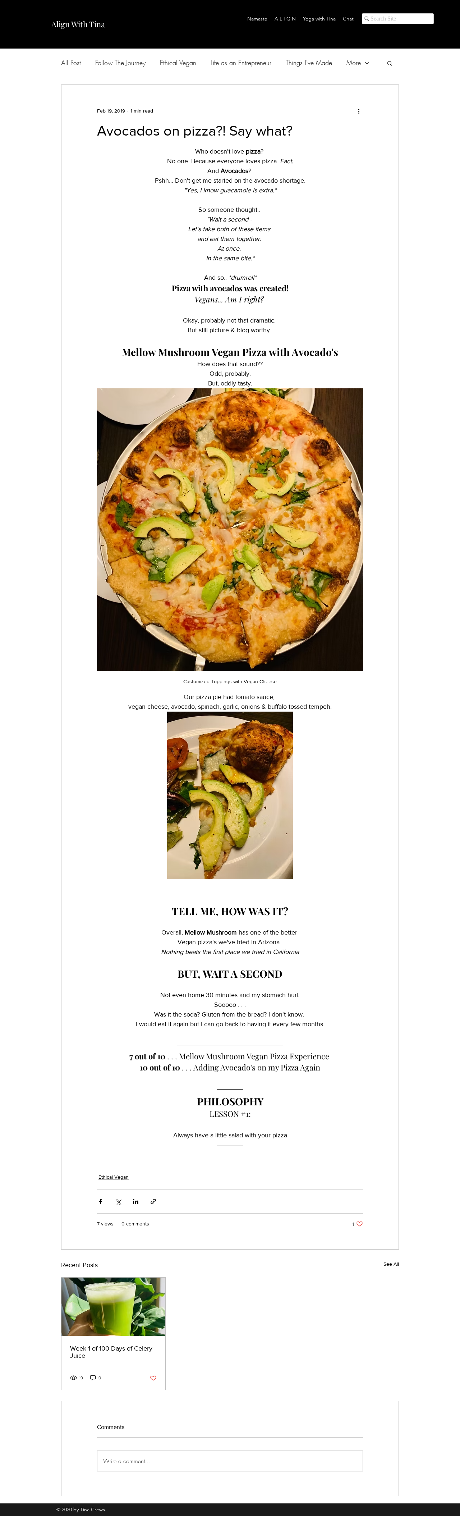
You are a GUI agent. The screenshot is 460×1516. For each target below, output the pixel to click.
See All (391, 1264)
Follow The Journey (120, 62)
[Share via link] (153, 1201)
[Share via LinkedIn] (135, 1201)
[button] (389, 63)
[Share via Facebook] (100, 1201)
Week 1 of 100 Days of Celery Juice (111, 1352)
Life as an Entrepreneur (241, 62)
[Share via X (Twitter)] (118, 1201)
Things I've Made (309, 62)
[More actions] (358, 110)
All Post (71, 62)
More (353, 62)
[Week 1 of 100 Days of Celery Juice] (113, 1307)
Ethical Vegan (178, 62)
